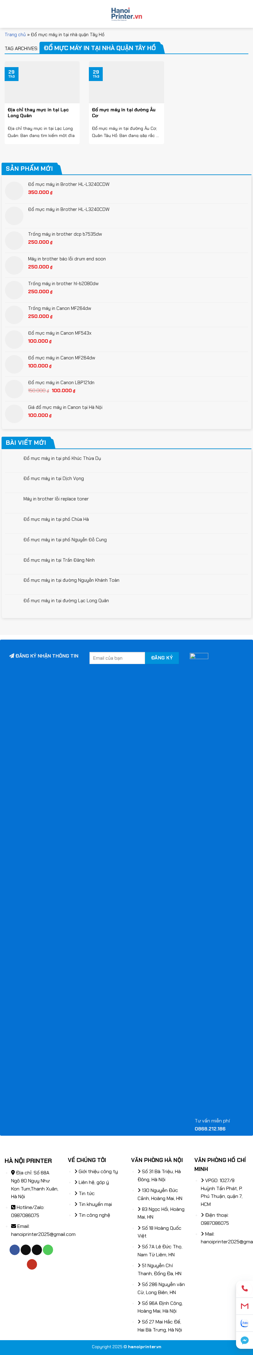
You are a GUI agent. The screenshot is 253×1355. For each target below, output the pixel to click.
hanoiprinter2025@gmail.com (43, 1234)
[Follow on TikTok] (26, 1250)
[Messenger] (244, 1340)
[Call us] (48, 1250)
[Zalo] (244, 1323)
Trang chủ (15, 35)
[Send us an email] (37, 1250)
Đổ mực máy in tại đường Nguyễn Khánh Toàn (71, 580)
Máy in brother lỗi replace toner (56, 499)
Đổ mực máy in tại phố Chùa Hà (56, 519)
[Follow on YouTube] (32, 1264)
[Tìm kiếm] (246, 14)
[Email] (244, 1306)
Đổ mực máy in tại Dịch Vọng (53, 478)
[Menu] (8, 13)
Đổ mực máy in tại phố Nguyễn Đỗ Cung (65, 539)
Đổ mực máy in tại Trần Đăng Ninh (59, 560)
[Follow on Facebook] (15, 1250)
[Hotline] (244, 1289)
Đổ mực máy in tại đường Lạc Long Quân (66, 600)
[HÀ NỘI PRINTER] (126, 14)
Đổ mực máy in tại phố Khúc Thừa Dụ (62, 458)
